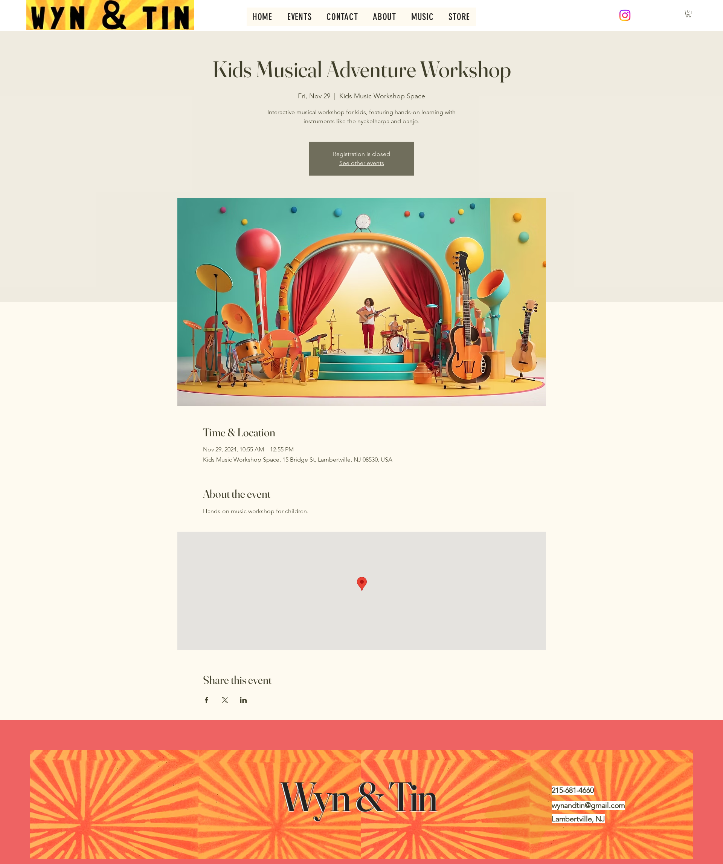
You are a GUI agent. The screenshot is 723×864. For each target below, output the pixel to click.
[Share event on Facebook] (206, 700)
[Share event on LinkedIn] (243, 700)
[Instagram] (625, 15)
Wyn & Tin (361, 796)
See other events (361, 163)
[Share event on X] (225, 700)
